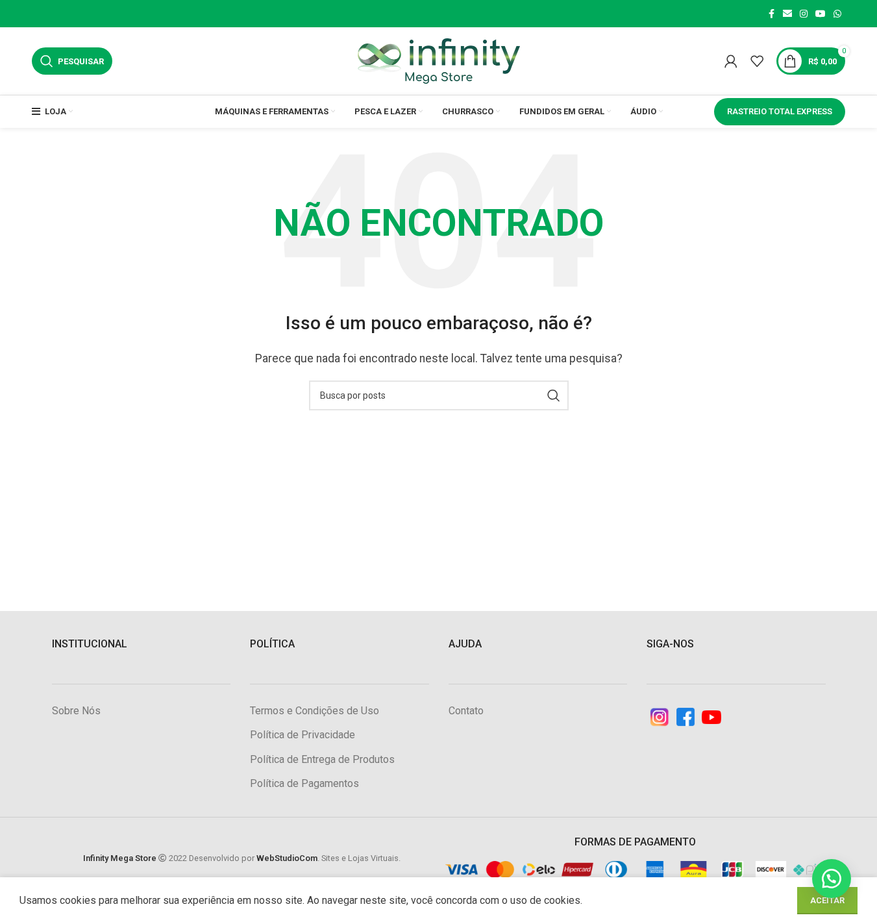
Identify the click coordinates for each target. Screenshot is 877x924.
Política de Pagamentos (304, 783)
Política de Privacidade (302, 735)
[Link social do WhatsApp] (837, 14)
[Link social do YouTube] (820, 14)
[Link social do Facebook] (771, 14)
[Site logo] (439, 60)
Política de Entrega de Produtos (322, 759)
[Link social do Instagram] (803, 14)
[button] (831, 878)
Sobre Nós (76, 711)
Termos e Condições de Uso (314, 711)
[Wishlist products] (757, 61)
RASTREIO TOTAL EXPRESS (779, 111)
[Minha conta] (731, 61)
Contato (466, 711)
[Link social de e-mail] (787, 14)
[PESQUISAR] (554, 395)
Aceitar (827, 900)
